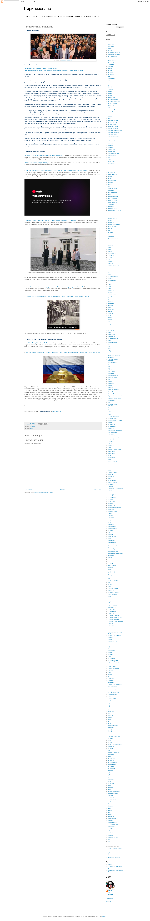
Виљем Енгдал (112, 124)
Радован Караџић (113, 549)
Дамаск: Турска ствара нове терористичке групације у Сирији (44, 155)
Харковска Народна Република (113, 753)
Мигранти (110, 387)
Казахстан (111, 309)
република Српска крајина (115, 553)
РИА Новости (111, 555)
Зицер (109, 247)
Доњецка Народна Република (113, 189)
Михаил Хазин (112, 400)
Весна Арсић (111, 110)
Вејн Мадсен (111, 97)
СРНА (109, 656)
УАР (109, 709)
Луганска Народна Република (113, 359)
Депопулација (112, 180)
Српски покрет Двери (66, 60)
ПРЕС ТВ (110, 532)
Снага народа (112, 630)
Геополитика (111, 149)
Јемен (109, 288)
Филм (109, 740)
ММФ (109, 402)
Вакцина (110, 91)
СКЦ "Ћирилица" (112, 605)
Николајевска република (115, 430)
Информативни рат (113, 266)
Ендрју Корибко (112, 226)
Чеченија (110, 787)
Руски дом (110, 574)
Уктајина (110, 717)
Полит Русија (111, 501)
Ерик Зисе (110, 228)
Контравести (111, 336)
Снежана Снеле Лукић (114, 635)
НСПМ (109, 447)
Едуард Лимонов (112, 218)
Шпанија (110, 814)
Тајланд (110, 674)
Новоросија (111, 439)
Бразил (110, 85)
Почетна (62, 490)
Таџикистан (111, 678)
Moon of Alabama (112, 822)
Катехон (110, 317)
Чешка (109, 789)
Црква (109, 781)
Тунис (109, 696)
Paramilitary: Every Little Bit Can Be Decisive (37, 343)
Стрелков (110, 670)
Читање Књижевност (114, 791)
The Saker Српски (113, 837)
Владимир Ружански (113, 132)
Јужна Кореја (111, 297)
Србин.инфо (111, 650)
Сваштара (111, 590)
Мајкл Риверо (111, 371)
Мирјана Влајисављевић (115, 396)
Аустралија (111, 64)
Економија (111, 222)
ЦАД (109, 773)
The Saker (110, 835)
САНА (109, 582)
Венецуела (111, 105)
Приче (109, 538)
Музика (110, 410)
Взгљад (110, 114)
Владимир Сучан (112, 135)
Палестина (111, 476)
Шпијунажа (111, 816)
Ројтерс (110, 557)
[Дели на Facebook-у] (45, 424)
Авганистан (111, 44)
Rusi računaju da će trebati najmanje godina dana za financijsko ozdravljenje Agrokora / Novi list (54, 287)
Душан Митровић (113, 200)
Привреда (110, 534)
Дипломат (110, 182)
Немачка (110, 422)
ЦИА (109, 777)
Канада (110, 311)
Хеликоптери (111, 758)
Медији (110, 381)
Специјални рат (112, 642)
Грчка (109, 168)
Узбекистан (111, 711)
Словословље (112, 628)
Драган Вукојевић (113, 196)
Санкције (110, 584)
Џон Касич (111, 798)
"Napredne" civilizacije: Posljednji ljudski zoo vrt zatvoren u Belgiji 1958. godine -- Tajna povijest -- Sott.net (57, 296)
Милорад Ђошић (112, 394)
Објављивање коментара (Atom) (43, 492)
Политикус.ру (111, 505)
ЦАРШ (109, 775)
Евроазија (110, 206)
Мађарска (110, 367)
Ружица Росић (112, 565)
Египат (110, 216)
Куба (109, 344)
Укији (109, 713)
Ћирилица (111, 705)
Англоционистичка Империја (113, 57)
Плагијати (110, 486)
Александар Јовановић (114, 52)
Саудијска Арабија (113, 588)
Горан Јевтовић (112, 161)
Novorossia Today (113, 824)
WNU (109, 839)
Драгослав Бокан (112, 198)
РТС (109, 561)
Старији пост (97, 490)
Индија (110, 261)
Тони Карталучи (112, 687)
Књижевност (111, 334)
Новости (110, 443)
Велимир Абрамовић (114, 101)
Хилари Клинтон (112, 762)
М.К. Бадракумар (112, 362)
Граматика (111, 164)
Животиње (111, 236)
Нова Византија (112, 432)
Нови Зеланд (111, 435)
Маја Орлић (111, 369)
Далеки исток (111, 172)
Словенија (111, 626)
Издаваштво (111, 255)
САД (109, 578)
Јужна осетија (112, 299)
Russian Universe (112, 833)
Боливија (110, 83)
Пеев (109, 478)
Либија (110, 351)
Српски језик (111, 658)
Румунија (110, 567)
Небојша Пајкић (112, 418)
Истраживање (112, 280)
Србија (110, 648)
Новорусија (111, 441)
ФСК (109, 750)
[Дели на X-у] (43, 424)
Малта (109, 379)
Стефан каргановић (113, 668)
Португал (110, 520)
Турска (109, 700)
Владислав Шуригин (113, 137)
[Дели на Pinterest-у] (47, 424)
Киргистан (110, 326)
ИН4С (109, 259)
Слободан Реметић (113, 619)
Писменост (111, 484)
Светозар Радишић (113, 592)
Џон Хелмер (111, 802)
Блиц (109, 81)
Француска (111, 746)
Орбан (109, 470)
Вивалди (110, 116)
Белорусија (111, 72)
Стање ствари (112, 666)
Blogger (104, 916)
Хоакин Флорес (112, 764)
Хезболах (110, 756)
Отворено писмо (112, 472)
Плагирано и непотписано (115, 489)
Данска (110, 176)
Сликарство (111, 613)
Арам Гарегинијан (113, 60)
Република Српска (113, 551)
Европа (110, 214)
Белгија (110, 70)
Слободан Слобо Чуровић (115, 621)
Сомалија (110, 637)
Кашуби (110, 320)
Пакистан (110, 474)
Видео (109, 118)
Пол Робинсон (112, 497)
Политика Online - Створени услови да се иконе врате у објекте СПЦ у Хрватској (51, 220)
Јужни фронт (111, 303)
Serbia (31, 428)
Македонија (111, 373)
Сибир (109, 596)
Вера (109, 108)
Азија (109, 48)
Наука (109, 414)
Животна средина (113, 239)
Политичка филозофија (114, 507)
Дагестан (110, 170)
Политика (110, 503)
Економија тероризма (114, 224)
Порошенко (111, 518)
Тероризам (111, 680)
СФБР (109, 672)
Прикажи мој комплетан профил (109, 899)
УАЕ (109, 707)
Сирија (110, 601)
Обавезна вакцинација (114, 449)
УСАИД (110, 732)
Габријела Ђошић (113, 141)
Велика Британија (113, 99)
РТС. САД (110, 563)
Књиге (109, 332)
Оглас (109, 459)
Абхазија (110, 42)
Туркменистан (112, 698)
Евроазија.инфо (112, 208)
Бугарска (110, 89)
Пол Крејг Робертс (113, 495)
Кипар (109, 324)
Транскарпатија (112, 689)
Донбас (110, 184)
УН (108, 721)
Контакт (110, 864)
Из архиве (110, 251)
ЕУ (108, 234)
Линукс (110, 353)
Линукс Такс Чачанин (114, 355)
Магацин (110, 365)
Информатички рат (113, 268)
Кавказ (109, 307)
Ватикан (110, 95)
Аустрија (110, 66)
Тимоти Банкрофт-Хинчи (115, 685)
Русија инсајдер (112, 572)
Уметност (110, 719)
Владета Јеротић (113, 128)
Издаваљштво (112, 253)
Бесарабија (111, 74)
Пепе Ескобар (112, 480)
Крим (109, 340)
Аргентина (111, 62)
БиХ (109, 76)
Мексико (110, 385)
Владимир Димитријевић (115, 130)
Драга (109, 194)
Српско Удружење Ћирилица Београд (113, 661)
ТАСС (109, 676)
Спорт (109, 644)
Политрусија (111, 509)
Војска (109, 139)
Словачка (110, 623)
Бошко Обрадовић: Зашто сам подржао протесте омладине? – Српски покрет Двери (54, 70)
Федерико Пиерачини (114, 736)
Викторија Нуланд (113, 120)
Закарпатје (111, 243)
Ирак (109, 272)
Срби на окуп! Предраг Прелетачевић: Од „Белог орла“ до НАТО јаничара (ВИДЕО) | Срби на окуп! (57, 170)
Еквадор (110, 220)
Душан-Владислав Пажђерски (113, 203)
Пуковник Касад (112, 545)
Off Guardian (111, 827)
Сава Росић (111, 576)
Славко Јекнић (112, 611)
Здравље (110, 245)
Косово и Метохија (113, 338)
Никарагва (111, 428)
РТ (108, 559)
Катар (109, 315)
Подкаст (110, 491)
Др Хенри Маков (112, 192)
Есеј (109, 230)
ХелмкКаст (111, 760)
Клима (109, 328)
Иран (109, 274)
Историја (110, 278)
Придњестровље (112, 536)
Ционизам (110, 779)
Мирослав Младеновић (114, 398)
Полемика (110, 499)
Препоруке (32, 426)
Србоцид (110, 654)
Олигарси (110, 468)
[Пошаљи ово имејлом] (39, 424)
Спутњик (110, 646)
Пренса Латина (112, 528)
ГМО (109, 157)
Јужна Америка (112, 295)
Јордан (110, 293)
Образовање (111, 457)
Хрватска (110, 770)
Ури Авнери (111, 727)
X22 (109, 841)
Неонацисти (111, 424)
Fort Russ (110, 820)
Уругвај (110, 730)
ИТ (108, 282)
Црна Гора (111, 783)
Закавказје (111, 241)
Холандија (111, 766)
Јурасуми (110, 305)
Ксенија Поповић (112, 342)
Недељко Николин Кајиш (115, 420)
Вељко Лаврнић (112, 103)
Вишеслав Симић (113, 126)
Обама (109, 455)
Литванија (110, 357)
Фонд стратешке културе (115, 744)
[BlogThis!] (41, 424)
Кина (109, 322)
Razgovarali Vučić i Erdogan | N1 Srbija (37, 163)
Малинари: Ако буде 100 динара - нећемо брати (41, 68)
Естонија (110, 232)
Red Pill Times (112, 829)
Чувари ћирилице (113, 793)
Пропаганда (111, 540)
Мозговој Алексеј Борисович (112, 405)
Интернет (110, 263)
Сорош (110, 639)
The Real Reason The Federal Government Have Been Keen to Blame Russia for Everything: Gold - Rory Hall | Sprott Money (63, 352)
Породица (110, 515)
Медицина (111, 383)
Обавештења (111, 451)
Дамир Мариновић (113, 174)
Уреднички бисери (113, 725)
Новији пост (28, 490)
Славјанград (111, 609)
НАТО (109, 412)
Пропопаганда (112, 542)
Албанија (110, 50)
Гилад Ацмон (111, 151)
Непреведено (112, 426)
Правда (110, 522)
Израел (110, 257)
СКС (109, 603)
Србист (110, 652)
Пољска (110, 513)
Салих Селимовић (113, 580)
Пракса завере (112, 526)
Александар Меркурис (114, 54)
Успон (109, 734)
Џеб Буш (110, 795)
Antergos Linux (56, 411)
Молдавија (111, 408)
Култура (110, 346)
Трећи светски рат (113, 694)
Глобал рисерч (112, 155)
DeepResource (112, 818)
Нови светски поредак (114, 437)
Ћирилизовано (37, 8)
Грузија (110, 166)
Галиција (110, 145)
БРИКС (110, 87)
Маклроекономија (113, 375)
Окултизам (111, 466)
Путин (109, 547)
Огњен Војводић (112, 462)
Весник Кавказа (112, 112)
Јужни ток (110, 301)
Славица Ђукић (112, 607)
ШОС (109, 812)
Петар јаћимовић (113, 482)
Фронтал (110, 748)
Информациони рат (113, 270)
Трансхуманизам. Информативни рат (113, 691)
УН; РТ (109, 723)
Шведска (110, 806)
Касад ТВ (110, 313)
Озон (109, 464)
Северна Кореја (112, 594)
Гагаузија (110, 143)
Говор (109, 159)
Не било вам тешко (113, 416)
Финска (110, 742)
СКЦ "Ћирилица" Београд (115, 849)
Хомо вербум (111, 768)
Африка (110, 68)
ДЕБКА (110, 178)
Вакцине (110, 93)
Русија (109, 569)
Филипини (110, 738)
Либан (109, 349)
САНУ (109, 586)
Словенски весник (113, 851)
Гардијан (110, 147)
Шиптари (110, 810)
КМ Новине (111, 330)
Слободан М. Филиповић (115, 617)
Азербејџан (111, 46)
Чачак (109, 785)
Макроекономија (112, 377)
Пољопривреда (112, 511)
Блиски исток (111, 78)
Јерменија (111, 290)
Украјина (110, 715)
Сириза (110, 599)
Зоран (109, 249)
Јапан (109, 286)
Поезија (110, 493)
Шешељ (110, 808)
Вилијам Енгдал (112, 122)
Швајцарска (111, 804)
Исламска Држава (113, 276)
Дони (109, 186)
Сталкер (110, 664)
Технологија (111, 682)
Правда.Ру (111, 524)
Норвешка (110, 445)
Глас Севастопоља (113, 153)
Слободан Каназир (113, 615)
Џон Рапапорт (112, 800)
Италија (110, 284)
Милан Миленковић (113, 389)
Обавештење (111, 453)
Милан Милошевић (113, 392)
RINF (109, 831)
